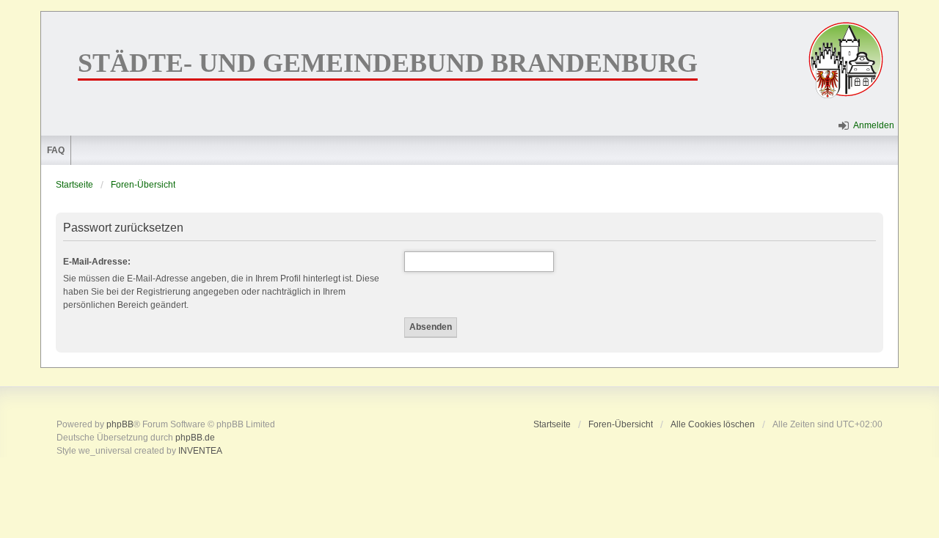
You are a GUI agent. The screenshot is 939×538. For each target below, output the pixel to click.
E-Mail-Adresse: (97, 262)
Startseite (74, 185)
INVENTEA (200, 451)
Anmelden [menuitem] (873, 125)
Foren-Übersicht (143, 185)
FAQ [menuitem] (56, 150)
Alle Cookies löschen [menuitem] (713, 424)
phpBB (120, 424)
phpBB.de (195, 437)
